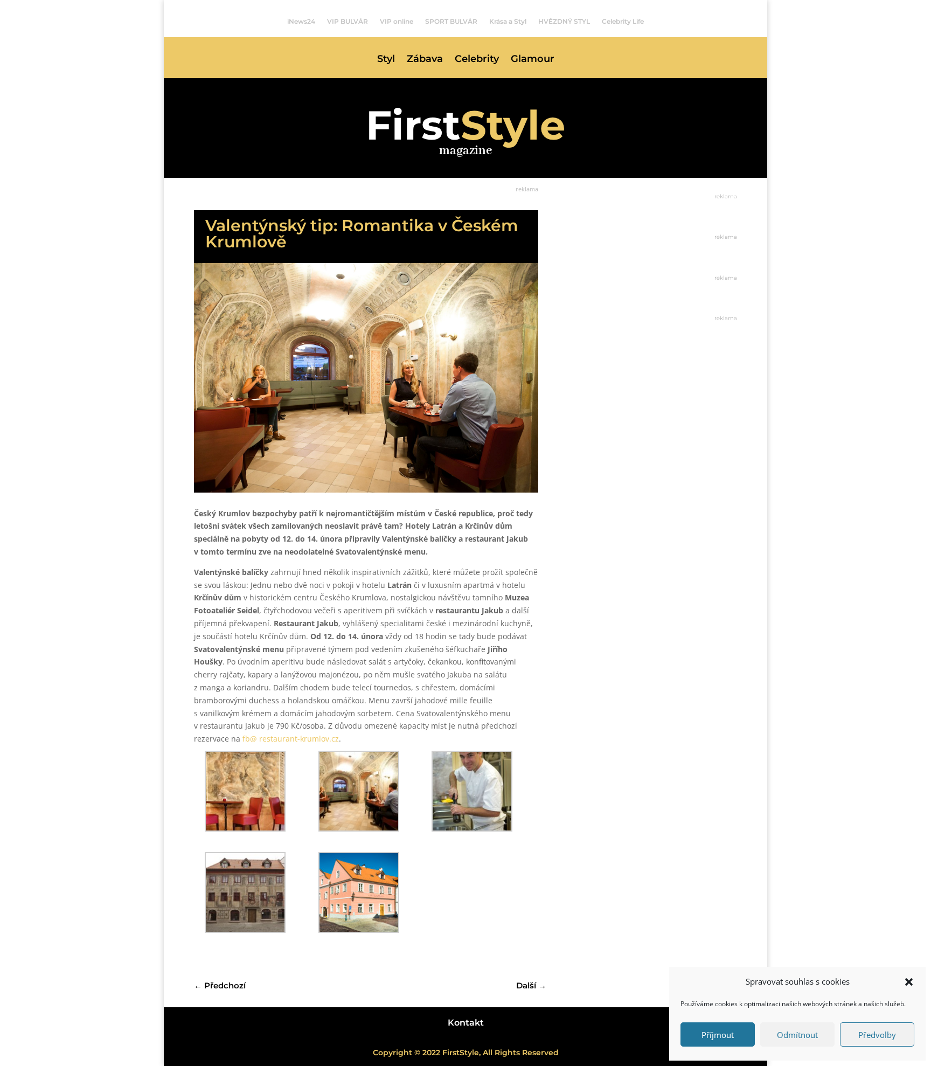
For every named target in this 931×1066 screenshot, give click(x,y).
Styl (386, 60)
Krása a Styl (507, 21)
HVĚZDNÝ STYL (564, 21)
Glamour (532, 60)
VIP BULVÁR (347, 21)
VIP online (396, 21)
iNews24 (301, 21)
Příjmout (717, 1034)
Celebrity (477, 60)
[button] (909, 982)
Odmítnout (797, 1034)
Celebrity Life (623, 21)
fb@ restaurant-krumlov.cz (290, 738)
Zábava (425, 60)
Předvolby (877, 1034)
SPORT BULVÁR (451, 21)
